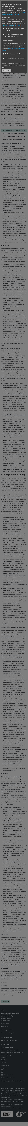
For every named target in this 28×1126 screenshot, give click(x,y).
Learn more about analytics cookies (11, 25)
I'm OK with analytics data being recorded (14, 29)
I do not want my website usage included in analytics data (14, 35)
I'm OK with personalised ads (13, 54)
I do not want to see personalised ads (14, 59)
